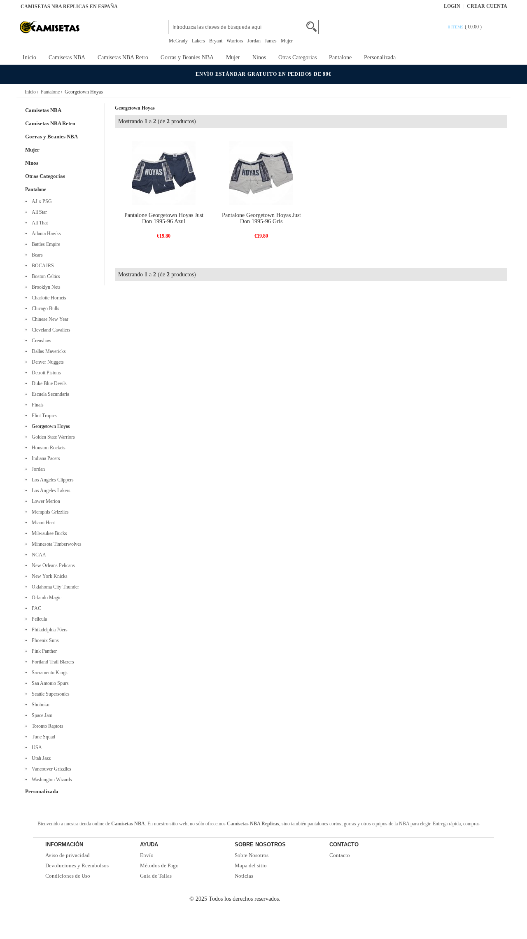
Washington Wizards (50, 779)
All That (38, 223)
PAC (35, 608)
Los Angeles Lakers (49, 490)
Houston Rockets (47, 448)
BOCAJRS (41, 266)
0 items (456, 27)
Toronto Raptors (46, 726)
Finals (36, 405)
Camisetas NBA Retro (123, 57)
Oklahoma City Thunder (54, 587)
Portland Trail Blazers (51, 662)
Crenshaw (40, 340)
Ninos (259, 57)
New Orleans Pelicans (52, 565)
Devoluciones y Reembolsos (77, 865)
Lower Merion (44, 501)
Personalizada (380, 57)
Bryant (215, 41)
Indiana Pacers (44, 458)
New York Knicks (48, 576)
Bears (36, 255)
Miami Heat (42, 523)
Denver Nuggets (46, 362)
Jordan (254, 41)
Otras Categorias (297, 57)
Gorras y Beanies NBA (187, 57)
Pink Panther (43, 651)
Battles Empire (44, 244)
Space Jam (40, 715)
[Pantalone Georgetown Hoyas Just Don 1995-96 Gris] (261, 172)
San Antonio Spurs (49, 683)
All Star (38, 212)
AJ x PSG (40, 201)
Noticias (244, 876)
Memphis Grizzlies (49, 512)
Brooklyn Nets (45, 287)
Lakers (198, 41)
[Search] (311, 26)
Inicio (29, 57)
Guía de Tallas (156, 876)
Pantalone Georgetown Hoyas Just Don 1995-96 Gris (261, 218)
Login (452, 6)
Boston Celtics (44, 276)
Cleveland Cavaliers (49, 330)
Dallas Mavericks (47, 351)
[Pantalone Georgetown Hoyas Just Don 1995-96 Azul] (164, 172)
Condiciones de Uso (67, 876)
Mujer (287, 41)
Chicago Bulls (44, 308)
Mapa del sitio (251, 865)
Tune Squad (42, 737)
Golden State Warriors (52, 437)
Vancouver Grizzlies (50, 769)
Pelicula (38, 619)
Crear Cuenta (487, 6)
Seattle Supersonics (49, 694)
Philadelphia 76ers (48, 630)
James (271, 41)
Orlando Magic (45, 597)
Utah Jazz (40, 758)
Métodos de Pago (159, 865)
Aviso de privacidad (67, 855)
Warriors (234, 41)
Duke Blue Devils (48, 383)
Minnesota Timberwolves (55, 544)
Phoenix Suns (44, 640)
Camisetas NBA (67, 57)
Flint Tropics (43, 415)
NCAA (37, 555)
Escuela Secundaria (49, 394)
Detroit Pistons (45, 373)
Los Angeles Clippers (51, 480)
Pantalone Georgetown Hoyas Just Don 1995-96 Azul (163, 218)
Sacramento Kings (48, 672)
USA (35, 747)
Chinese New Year (48, 319)
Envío (147, 855)
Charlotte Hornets (47, 298)
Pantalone (340, 57)
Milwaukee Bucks (48, 533)
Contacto (339, 855)
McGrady (178, 41)
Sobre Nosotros (251, 855)
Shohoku (39, 705)
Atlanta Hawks (45, 233)
